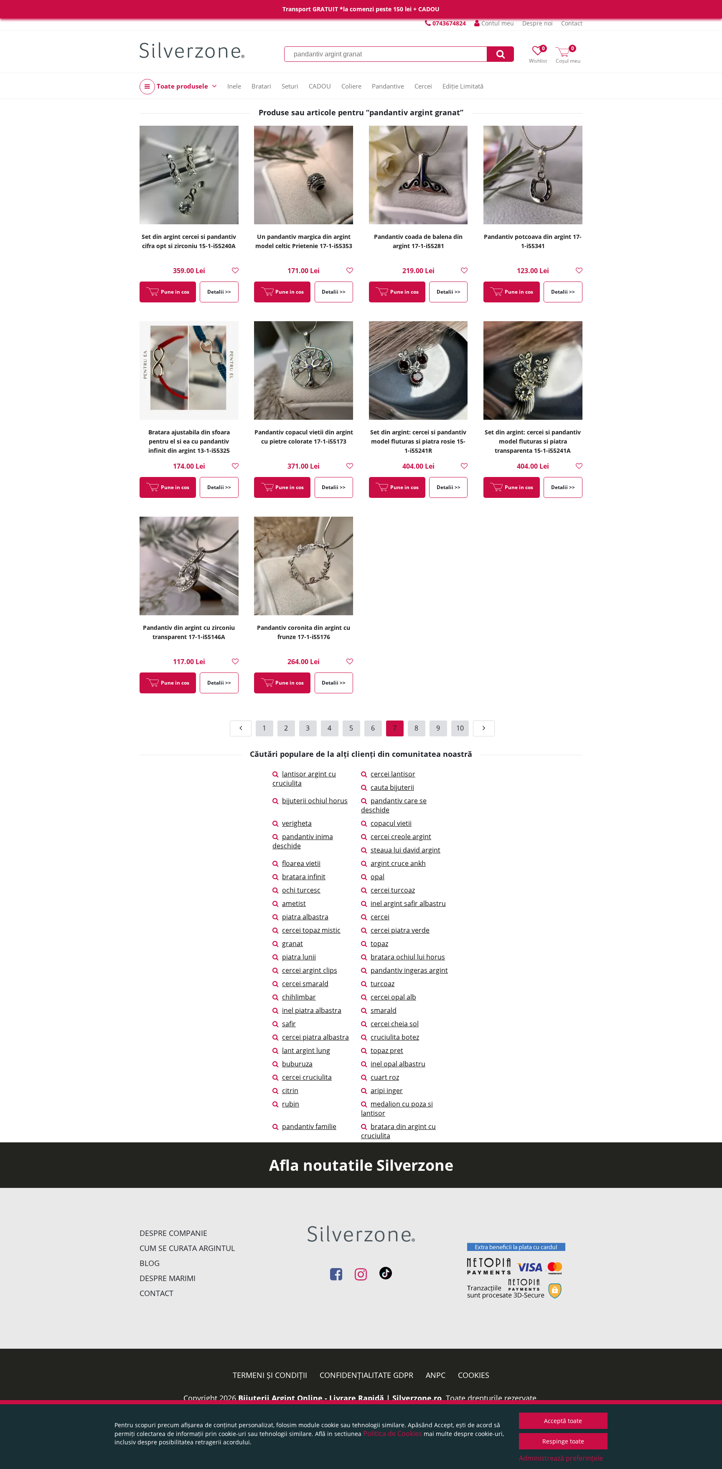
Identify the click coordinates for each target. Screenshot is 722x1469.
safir (289, 1023)
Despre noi (537, 23)
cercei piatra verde (400, 930)
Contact (571, 23)
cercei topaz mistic (311, 930)
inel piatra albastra (311, 1010)
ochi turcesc (301, 890)
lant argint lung (306, 1050)
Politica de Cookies (392, 1433)
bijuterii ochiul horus (315, 800)
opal (377, 876)
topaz (379, 943)
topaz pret (387, 1050)
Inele (234, 86)
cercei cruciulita (307, 1077)
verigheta (297, 823)
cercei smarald (305, 983)
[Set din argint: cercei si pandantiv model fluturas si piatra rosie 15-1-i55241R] (418, 371)
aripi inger (387, 1090)
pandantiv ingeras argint (409, 970)
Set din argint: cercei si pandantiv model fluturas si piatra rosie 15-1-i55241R (418, 441)
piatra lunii (299, 957)
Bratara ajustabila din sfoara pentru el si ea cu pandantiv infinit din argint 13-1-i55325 (189, 441)
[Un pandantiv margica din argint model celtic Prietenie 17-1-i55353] (303, 176)
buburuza (297, 1063)
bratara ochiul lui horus (408, 957)
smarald (384, 1010)
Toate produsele (182, 86)
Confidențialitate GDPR (366, 1375)
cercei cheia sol (395, 1023)
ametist (294, 903)
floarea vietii (301, 863)
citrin (290, 1090)
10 (460, 728)
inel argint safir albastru (408, 903)
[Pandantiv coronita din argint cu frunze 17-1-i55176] (303, 567)
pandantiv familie (309, 1126)
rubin (290, 1104)
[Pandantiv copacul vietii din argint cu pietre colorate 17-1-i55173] (303, 371)
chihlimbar (299, 997)
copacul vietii (391, 823)
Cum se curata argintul (187, 1248)
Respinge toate (563, 1441)
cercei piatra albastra (315, 1037)
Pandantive (388, 86)
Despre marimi (168, 1278)
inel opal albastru (398, 1063)
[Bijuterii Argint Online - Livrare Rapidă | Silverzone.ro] (192, 50)
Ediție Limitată (462, 86)
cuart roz (385, 1077)
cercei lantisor (393, 774)
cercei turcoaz (393, 890)
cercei (380, 916)
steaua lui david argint (405, 850)
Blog (150, 1263)
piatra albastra (305, 916)
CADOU (320, 86)
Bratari (261, 86)
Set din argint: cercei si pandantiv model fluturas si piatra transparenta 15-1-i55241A (533, 441)
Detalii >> (219, 291)
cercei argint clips (309, 970)
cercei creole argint (401, 836)
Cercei (423, 86)
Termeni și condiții (270, 1375)
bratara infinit (303, 876)
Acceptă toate (563, 1421)
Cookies (473, 1375)
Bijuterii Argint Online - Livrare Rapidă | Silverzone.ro (340, 1398)
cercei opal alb (393, 997)
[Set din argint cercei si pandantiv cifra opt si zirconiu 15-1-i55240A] (189, 176)
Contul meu (497, 23)
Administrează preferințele (561, 1458)
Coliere (351, 86)
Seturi (290, 86)
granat (292, 943)
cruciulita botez (395, 1037)
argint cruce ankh (398, 863)
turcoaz (382, 983)
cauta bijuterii (392, 787)
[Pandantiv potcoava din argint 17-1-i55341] (532, 176)
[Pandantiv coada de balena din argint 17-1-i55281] (418, 176)
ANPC (435, 1375)
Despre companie (173, 1233)
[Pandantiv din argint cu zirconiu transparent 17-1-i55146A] (189, 567)
